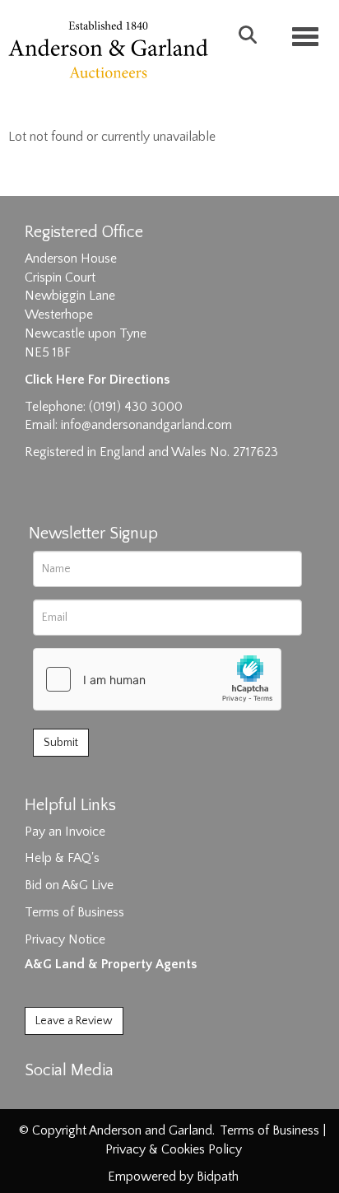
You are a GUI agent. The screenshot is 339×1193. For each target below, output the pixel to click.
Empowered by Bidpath (173, 1176)
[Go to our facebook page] (40, 1099)
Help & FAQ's (62, 857)
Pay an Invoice (65, 831)
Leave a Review (74, 1021)
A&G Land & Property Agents (111, 964)
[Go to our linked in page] (75, 1099)
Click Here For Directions (97, 379)
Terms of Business (74, 912)
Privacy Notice (65, 939)
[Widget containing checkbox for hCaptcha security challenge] (157, 679)
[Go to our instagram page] (108, 1099)
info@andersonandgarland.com (146, 424)
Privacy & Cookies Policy (173, 1149)
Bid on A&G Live (69, 885)
